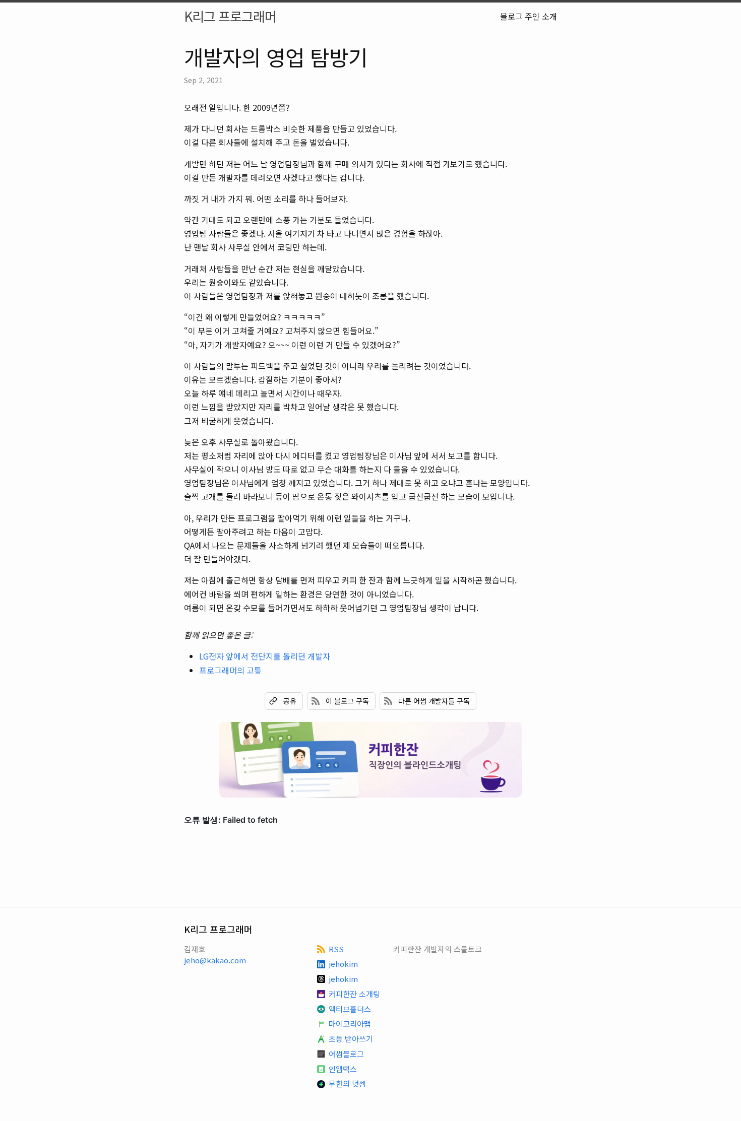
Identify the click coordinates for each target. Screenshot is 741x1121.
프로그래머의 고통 (230, 670)
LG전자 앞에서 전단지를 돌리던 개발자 (264, 656)
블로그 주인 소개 (528, 16)
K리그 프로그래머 (230, 16)
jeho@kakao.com (215, 960)
